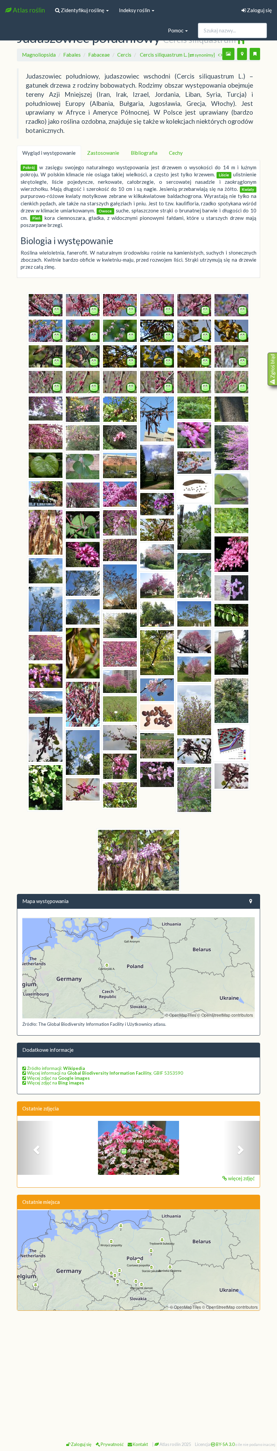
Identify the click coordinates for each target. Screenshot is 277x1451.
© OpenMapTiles (180, 1015)
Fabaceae (99, 55)
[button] (35, 1148)
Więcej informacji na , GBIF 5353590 (104, 1073)
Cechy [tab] (176, 153)
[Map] (138, 967)
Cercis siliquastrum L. (177, 55)
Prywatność (112, 1444)
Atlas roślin (28, 10)
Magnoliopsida (39, 55)
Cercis (124, 55)
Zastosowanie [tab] (103, 153)
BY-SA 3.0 (224, 1444)
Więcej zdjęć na (58, 1078)
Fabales (72, 55)
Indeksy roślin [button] (135, 10)
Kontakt (140, 1444)
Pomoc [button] (176, 30)
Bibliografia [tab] (144, 153)
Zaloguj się (259, 10)
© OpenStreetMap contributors (225, 1015)
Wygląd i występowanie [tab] (49, 153)
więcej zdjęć (241, 1178)
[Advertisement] (138, 1365)
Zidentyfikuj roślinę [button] (82, 10)
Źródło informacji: (55, 1068)
